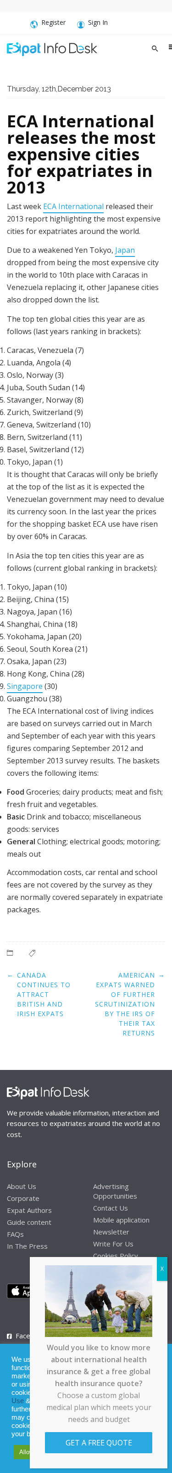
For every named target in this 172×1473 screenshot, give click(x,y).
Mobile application (121, 1219)
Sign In (98, 22)
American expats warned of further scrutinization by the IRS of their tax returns (125, 1004)
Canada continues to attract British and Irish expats (44, 994)
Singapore (25, 686)
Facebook (31, 1335)
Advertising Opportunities (115, 1191)
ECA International (73, 206)
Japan (125, 250)
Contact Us (110, 1207)
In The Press (27, 1246)
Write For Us (113, 1243)
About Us (21, 1186)
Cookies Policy (115, 1255)
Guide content (29, 1222)
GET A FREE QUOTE (99, 1443)
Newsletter (111, 1231)
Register (53, 22)
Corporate (23, 1198)
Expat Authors (29, 1210)
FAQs (15, 1234)
